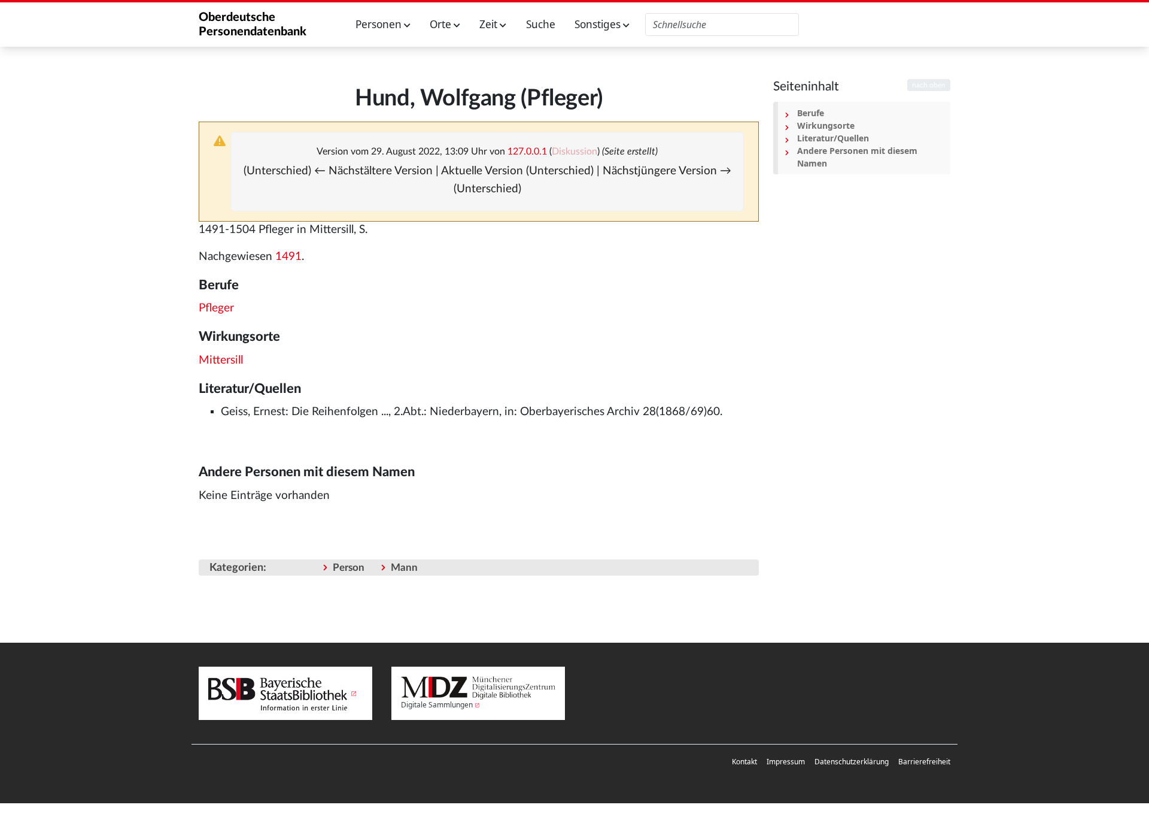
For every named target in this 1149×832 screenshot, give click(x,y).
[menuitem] (744, 762)
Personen (379, 24)
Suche (540, 24)
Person (348, 567)
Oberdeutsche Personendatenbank (252, 24)
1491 (288, 256)
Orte (442, 24)
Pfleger (216, 308)
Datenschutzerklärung (851, 762)
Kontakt (744, 762)
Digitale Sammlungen (437, 705)
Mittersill (221, 360)
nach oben (929, 85)
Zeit (489, 24)
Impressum (786, 762)
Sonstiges (598, 24)
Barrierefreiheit (924, 762)
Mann (404, 567)
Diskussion (574, 151)
